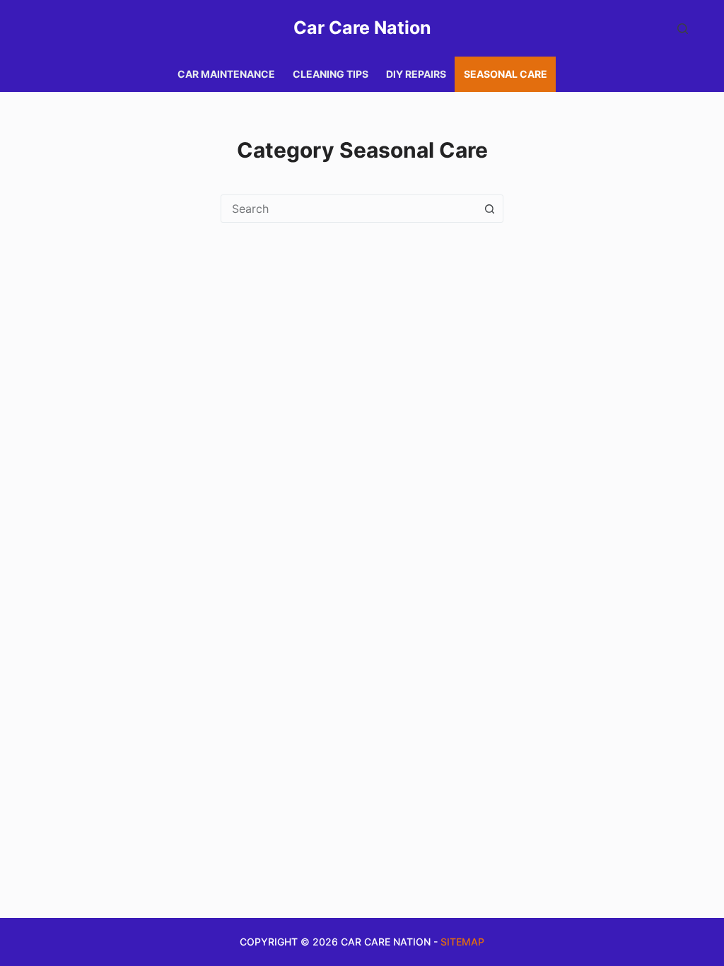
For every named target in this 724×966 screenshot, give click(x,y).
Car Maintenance (226, 74)
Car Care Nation (362, 27)
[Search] (682, 28)
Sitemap (462, 942)
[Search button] (489, 208)
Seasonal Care (505, 74)
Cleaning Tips (330, 74)
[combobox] (348, 208)
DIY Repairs (416, 74)
